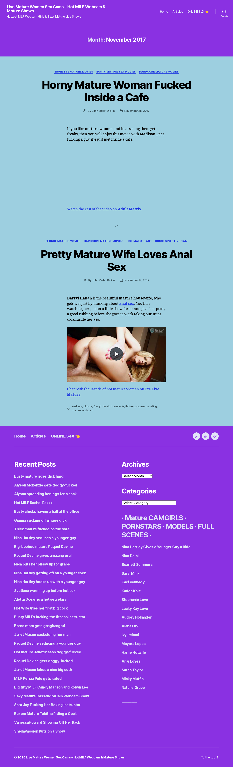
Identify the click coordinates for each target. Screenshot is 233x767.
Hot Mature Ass (139, 241)
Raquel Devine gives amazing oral (42, 555)
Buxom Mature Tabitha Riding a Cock (45, 714)
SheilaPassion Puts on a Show (39, 731)
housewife (117, 406)
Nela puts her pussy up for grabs (42, 564)
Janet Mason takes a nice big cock (43, 670)
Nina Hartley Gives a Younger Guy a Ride (156, 547)
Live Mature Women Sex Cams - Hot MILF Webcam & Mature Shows (56, 9)
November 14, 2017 (137, 280)
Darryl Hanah (102, 406)
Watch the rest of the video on (104, 209)
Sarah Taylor (132, 670)
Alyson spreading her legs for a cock (45, 494)
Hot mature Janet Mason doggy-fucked (47, 652)
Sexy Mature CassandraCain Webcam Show (51, 696)
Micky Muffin (133, 679)
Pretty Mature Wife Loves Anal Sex (116, 260)
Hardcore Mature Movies (159, 71)
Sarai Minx (130, 573)
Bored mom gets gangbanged (39, 626)
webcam (87, 410)
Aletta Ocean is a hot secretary (40, 599)
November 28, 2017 (136, 110)
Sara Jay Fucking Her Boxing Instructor (47, 705)
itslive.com (132, 406)
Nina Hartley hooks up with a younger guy (49, 582)
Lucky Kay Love (135, 608)
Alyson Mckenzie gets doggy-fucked (45, 485)
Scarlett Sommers (137, 564)
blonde (87, 406)
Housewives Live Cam (171, 241)
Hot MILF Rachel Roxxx (33, 503)
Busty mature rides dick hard (38, 476)
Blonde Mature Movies (63, 241)
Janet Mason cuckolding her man (42, 634)
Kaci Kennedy (133, 582)
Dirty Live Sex (123, 702)
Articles (177, 11)
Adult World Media (128, 702)
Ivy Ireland (130, 635)
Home (164, 11)
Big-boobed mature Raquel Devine (43, 546)
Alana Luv (130, 626)
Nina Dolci (130, 556)
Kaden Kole (131, 591)
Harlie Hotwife (134, 652)
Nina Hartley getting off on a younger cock (50, 573)
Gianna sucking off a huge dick (40, 520)
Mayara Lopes (134, 644)
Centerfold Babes (134, 702)
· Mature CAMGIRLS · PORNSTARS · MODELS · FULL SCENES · (168, 526)
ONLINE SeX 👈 (198, 11)
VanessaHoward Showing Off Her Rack (47, 722)
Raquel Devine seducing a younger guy (47, 643)
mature (76, 410)
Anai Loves (131, 661)
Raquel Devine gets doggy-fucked (43, 661)
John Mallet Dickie (103, 110)
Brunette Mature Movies (73, 71)
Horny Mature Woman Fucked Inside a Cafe (116, 91)
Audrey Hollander (137, 617)
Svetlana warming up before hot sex (45, 591)
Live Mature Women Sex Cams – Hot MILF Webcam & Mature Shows (75, 757)
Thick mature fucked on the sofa (41, 529)
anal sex (77, 406)
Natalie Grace (133, 687)
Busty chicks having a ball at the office (46, 511)
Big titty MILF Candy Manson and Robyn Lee (51, 687)
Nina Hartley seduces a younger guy (45, 538)
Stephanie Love (135, 600)
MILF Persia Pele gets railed (38, 678)
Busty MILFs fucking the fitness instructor (49, 617)
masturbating (148, 406)
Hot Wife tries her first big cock (41, 608)
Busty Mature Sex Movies (116, 71)
